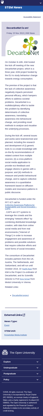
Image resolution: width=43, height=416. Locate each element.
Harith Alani (27, 269)
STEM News (13, 7)
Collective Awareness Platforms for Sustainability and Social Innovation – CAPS (21, 207)
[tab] (21, 362)
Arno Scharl (25, 279)
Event (6, 325)
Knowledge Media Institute (15, 335)
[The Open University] (2, 3)
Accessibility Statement (32, 17)
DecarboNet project (20, 295)
